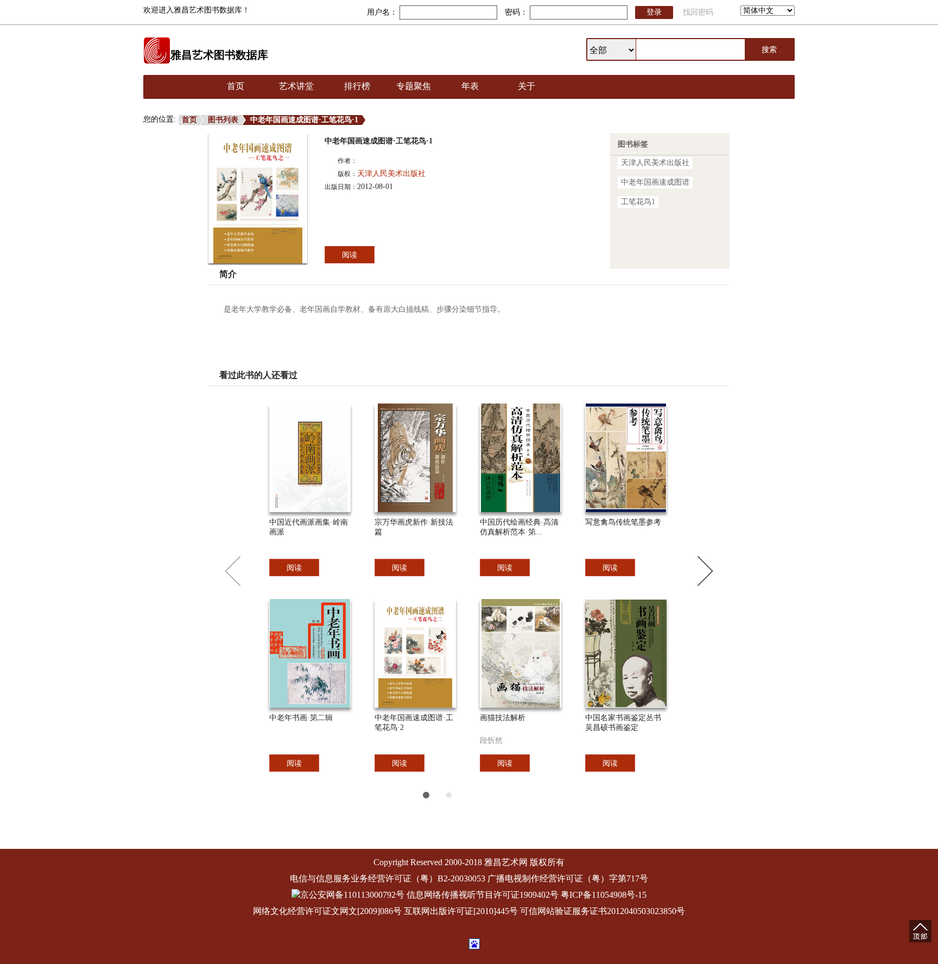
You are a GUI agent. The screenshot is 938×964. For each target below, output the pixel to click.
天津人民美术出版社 (391, 173)
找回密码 (698, 12)
